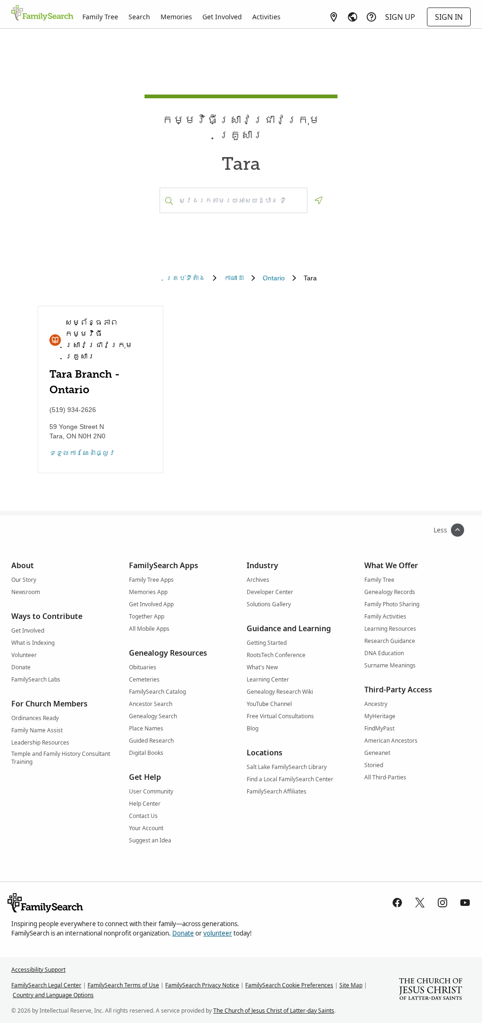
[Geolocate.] (318, 200)
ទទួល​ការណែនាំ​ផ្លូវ (82, 453)
